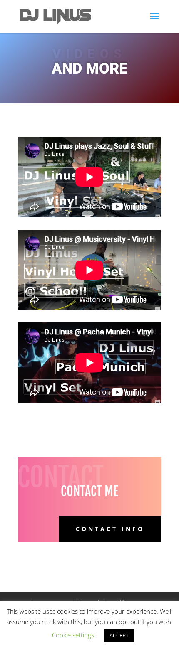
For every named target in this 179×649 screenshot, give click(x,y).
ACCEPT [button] (119, 635)
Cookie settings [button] (73, 635)
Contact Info (110, 529)
